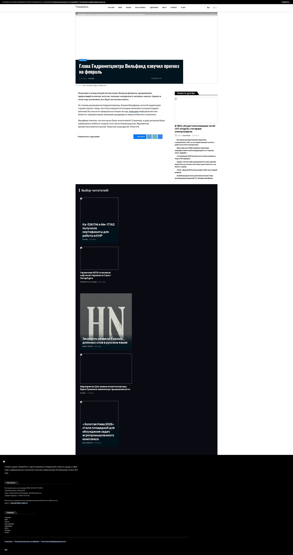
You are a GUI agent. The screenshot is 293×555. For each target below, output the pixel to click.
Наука (84, 346)
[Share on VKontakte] (163, 78)
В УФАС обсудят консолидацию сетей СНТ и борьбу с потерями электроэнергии (195, 128)
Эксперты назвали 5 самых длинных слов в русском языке (105, 340)
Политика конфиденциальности (53, 541)
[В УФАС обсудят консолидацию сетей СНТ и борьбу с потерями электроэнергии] (196, 110)
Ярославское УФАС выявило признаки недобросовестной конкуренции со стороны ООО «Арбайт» (194, 150)
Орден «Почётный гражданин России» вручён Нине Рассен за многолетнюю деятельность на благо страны (195, 164)
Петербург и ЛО (85, 282)
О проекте (9, 541)
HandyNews (186, 135)
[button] (286, 2)
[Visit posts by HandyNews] (176, 135)
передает (134, 111)
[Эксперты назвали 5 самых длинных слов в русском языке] (106, 321)
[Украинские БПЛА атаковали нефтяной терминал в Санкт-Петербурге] (99, 258)
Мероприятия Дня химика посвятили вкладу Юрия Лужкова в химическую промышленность (105, 388)
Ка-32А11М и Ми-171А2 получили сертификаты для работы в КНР (98, 230)
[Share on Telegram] (167, 78)
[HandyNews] (82, 7)
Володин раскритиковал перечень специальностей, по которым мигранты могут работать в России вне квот (195, 142)
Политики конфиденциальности (92, 2)
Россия (83, 60)
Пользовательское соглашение (27, 541)
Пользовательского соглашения (65, 2)
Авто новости (87, 443)
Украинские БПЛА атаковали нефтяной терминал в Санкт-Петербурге (95, 275)
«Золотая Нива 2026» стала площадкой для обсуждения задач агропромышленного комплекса (98, 431)
